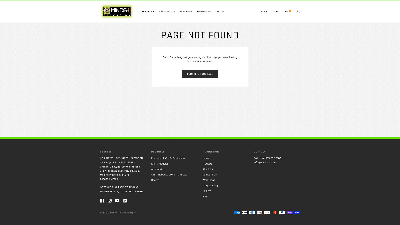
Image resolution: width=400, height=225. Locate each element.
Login (275, 11)
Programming (204, 11)
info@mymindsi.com (265, 162)
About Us (207, 169)
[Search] (298, 11)
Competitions (165, 11)
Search (155, 180)
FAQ (204, 196)
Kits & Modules (159, 163)
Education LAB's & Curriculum (168, 158)
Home (205, 158)
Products (147, 11)
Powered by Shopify (127, 213)
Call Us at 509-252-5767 (267, 158)
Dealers (220, 11)
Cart (286, 11)
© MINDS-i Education (108, 213)
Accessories (158, 169)
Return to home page (200, 74)
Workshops (186, 11)
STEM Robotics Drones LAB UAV (169, 174)
